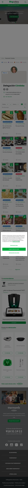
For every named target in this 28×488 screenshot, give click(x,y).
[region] (14, 244)
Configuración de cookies (14, 252)
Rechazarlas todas (14, 245)
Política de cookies (16, 241)
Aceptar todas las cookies (14, 249)
